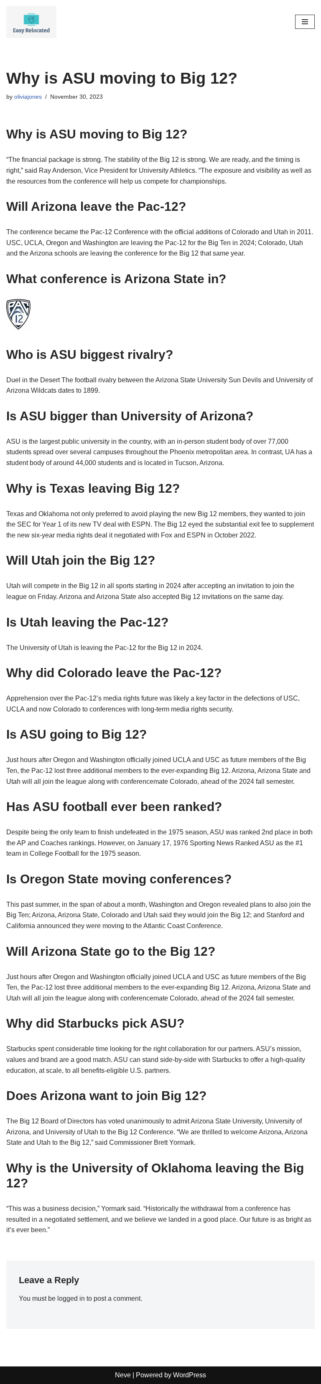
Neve (123, 1375)
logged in (71, 1298)
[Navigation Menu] (305, 22)
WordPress (189, 1375)
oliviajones (28, 96)
